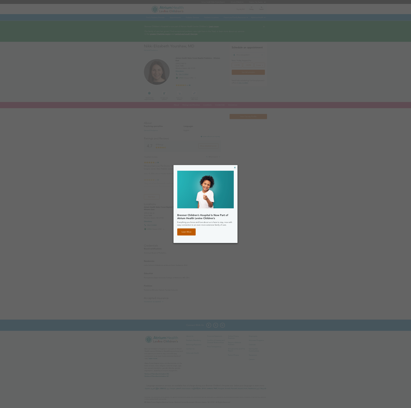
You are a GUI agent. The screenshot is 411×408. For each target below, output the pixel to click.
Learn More (186, 232)
